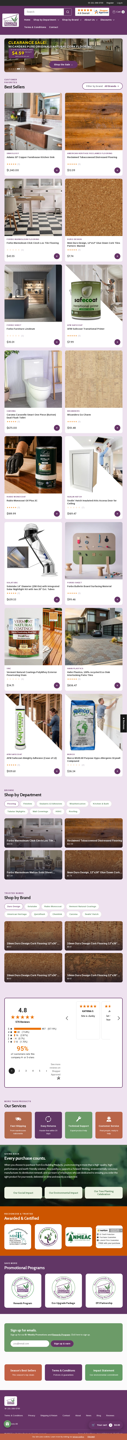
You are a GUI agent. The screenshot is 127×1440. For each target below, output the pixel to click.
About (78, 1415)
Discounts (106, 20)
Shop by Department (44, 20)
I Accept (91, 1437)
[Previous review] (67, 1018)
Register (110, 3)
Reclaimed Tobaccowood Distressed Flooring (92, 157)
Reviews (110, 1415)
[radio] (34, 1029)
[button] (61, 1411)
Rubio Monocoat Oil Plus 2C (22, 500)
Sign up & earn (62, 1343)
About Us (89, 20)
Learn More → (64, 64)
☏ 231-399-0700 (95, 3)
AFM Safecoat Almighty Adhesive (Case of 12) (32, 758)
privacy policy (78, 1437)
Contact (53, 27)
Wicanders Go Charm (79, 414)
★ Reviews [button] (124, 723)
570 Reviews (22, 1021)
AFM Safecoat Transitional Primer (86, 329)
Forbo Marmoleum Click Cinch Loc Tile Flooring (33, 243)
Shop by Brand (70, 20)
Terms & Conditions (35, 27)
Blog (99, 1415)
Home (27, 20)
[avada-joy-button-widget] (7, 1424)
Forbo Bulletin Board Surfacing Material (89, 586)
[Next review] (118, 1018)
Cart (120, 11)
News (88, 1415)
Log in (120, 3)
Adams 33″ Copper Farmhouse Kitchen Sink (31, 157)
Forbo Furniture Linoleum (21, 329)
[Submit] (67, 12)
